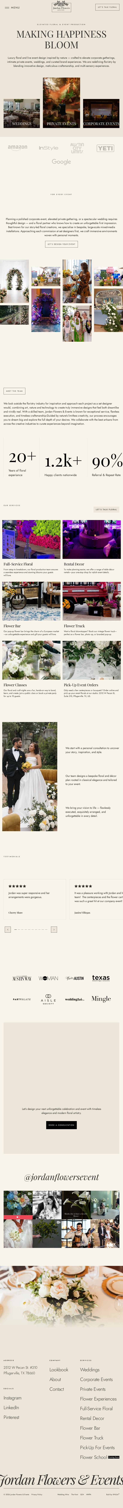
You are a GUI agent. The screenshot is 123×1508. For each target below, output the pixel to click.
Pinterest (11, 1417)
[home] (62, 7)
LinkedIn (11, 1407)
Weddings (89, 1369)
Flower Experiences (98, 1398)
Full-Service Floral (96, 1408)
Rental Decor (92, 1418)
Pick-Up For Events (97, 1447)
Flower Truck (91, 1437)
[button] (12, 7)
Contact (57, 1389)
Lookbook (59, 1369)
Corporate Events (96, 1379)
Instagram (12, 1397)
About (55, 1379)
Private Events (92, 1389)
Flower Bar (90, 1428)
